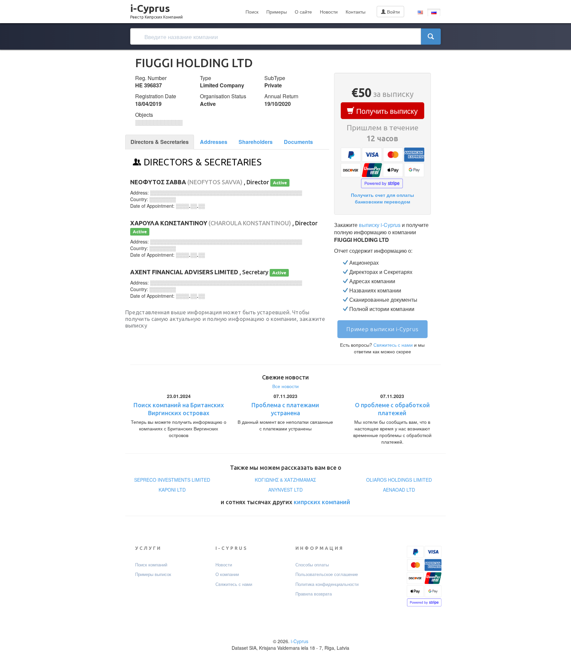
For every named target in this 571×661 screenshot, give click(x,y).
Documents (298, 142)
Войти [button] (393, 11)
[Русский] (434, 12)
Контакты (355, 11)
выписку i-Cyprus (379, 225)
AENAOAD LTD (399, 489)
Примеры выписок (153, 574)
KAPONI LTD (172, 489)
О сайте (303, 11)
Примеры (276, 11)
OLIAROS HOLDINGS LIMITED (399, 479)
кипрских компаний (322, 502)
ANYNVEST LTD (285, 489)
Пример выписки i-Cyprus (382, 329)
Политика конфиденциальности (327, 584)
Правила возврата (313, 594)
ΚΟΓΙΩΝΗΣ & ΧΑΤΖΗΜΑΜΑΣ (285, 479)
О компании (227, 574)
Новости (329, 11)
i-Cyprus (156, 10)
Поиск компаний (151, 565)
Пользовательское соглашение (326, 574)
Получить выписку (386, 111)
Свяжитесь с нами (393, 344)
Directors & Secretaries (160, 142)
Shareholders (256, 142)
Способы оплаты (312, 565)
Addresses (213, 142)
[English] (420, 12)
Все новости (285, 386)
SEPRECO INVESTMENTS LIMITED (172, 479)
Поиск (252, 11)
